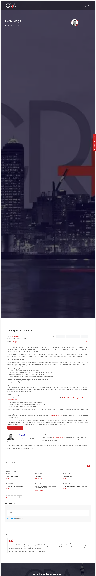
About (37, 6)
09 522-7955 (11, 441)
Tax (79, 336)
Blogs (53, 6)
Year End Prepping (68, 476)
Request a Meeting (15, 427)
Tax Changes (84, 336)
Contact (78, 6)
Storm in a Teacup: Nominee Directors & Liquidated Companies (45, 486)
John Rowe (15, 336)
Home (30, 6)
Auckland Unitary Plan (55, 416)
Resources (69, 6)
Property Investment (71, 336)
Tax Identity (38, 476)
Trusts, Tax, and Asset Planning (14, 486)
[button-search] (88, 466)
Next (21, 496)
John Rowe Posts (11, 457)
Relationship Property (12, 476)
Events (60, 6)
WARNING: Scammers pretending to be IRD (75, 486)
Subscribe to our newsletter (58, 437)
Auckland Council (60, 336)
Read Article (10, 478)
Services (45, 6)
